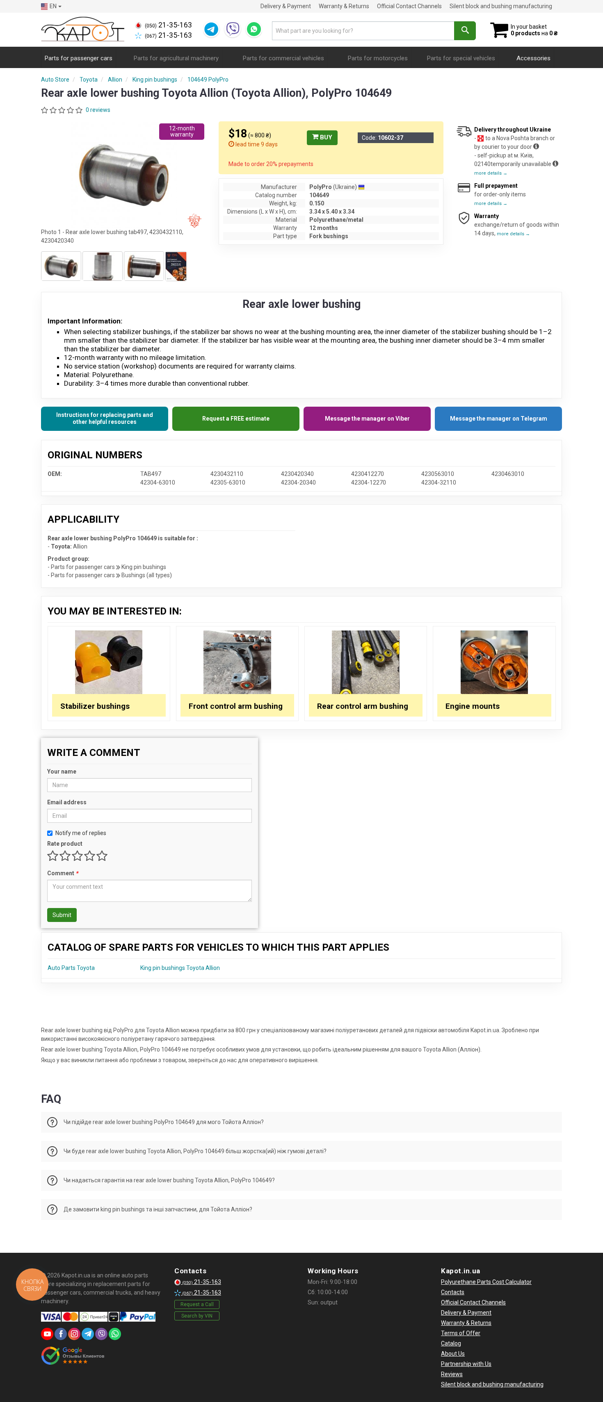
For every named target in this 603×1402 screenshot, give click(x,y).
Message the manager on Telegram (498, 418)
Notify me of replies (80, 833)
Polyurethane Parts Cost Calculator (486, 1282)
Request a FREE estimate (236, 418)
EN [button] (53, 6)
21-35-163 (168, 25)
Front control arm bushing (236, 706)
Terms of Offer (460, 1333)
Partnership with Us (466, 1364)
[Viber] (232, 29)
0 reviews (98, 110)
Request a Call (197, 1304)
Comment (62, 873)
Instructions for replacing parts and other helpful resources (104, 419)
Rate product (64, 843)
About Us (453, 1353)
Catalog (451, 1343)
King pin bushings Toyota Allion (180, 968)
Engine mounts (472, 706)
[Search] (465, 30)
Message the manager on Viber (367, 418)
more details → (490, 173)
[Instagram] (74, 1334)
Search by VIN (196, 1316)
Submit (62, 915)
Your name (61, 771)
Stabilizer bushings (95, 706)
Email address (67, 802)
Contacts (452, 1292)
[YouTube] (47, 1334)
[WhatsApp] (254, 29)
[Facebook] (61, 1334)
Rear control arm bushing (362, 706)
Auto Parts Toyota (71, 968)
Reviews (452, 1374)
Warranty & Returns (344, 6)
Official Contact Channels (409, 6)
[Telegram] (211, 29)
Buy (325, 137)
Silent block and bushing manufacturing (501, 6)
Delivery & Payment (285, 6)
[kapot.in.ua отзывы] (73, 1356)
